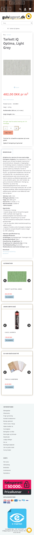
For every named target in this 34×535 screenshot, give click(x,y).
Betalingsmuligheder (8, 444)
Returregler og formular (9, 434)
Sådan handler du (8, 426)
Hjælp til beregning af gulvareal (12, 143)
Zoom (17, 87)
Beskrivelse (7, 152)
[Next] (29, 280)
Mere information (8, 99)
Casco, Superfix (10, 332)
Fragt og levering (8, 416)
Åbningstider (6, 410)
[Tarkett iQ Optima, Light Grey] (17, 67)
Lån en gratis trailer (8, 447)
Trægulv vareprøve (11, 379)
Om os (5, 442)
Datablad (5, 253)
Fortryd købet (7, 450)
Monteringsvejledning (9, 251)
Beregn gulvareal (8, 421)
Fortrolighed (6, 429)
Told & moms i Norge (9, 423)
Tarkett (9, 35)
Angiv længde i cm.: (9, 114)
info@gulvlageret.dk (7, 531)
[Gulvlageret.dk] (17, 16)
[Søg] (31, 23)
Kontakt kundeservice (17, 3)
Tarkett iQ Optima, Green (13, 289)
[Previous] (5, 280)
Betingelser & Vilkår (8, 431)
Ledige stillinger (7, 439)
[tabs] (20, 9)
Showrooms (6, 413)
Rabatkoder (6, 437)
